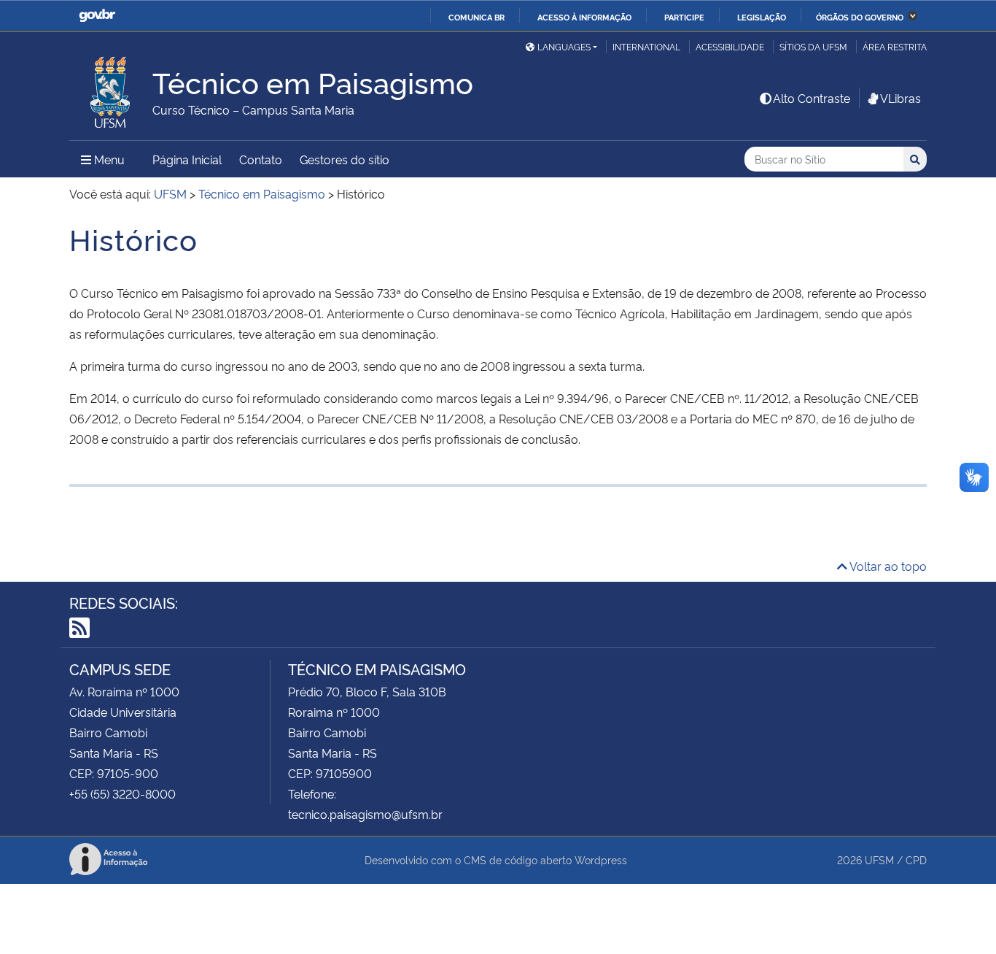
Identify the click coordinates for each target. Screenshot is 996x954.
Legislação (761, 17)
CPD (916, 859)
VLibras (900, 98)
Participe (684, 17)
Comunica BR (476, 17)
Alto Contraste (811, 98)
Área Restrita (895, 46)
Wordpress (601, 859)
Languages (564, 46)
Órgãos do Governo (859, 17)
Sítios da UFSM (813, 46)
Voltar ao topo (887, 566)
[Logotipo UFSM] (110, 88)
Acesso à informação (584, 17)
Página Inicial (187, 159)
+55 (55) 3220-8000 (122, 793)
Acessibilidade (730, 46)
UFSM (879, 859)
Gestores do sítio (344, 159)
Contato (260, 159)
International (646, 46)
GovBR (97, 16)
